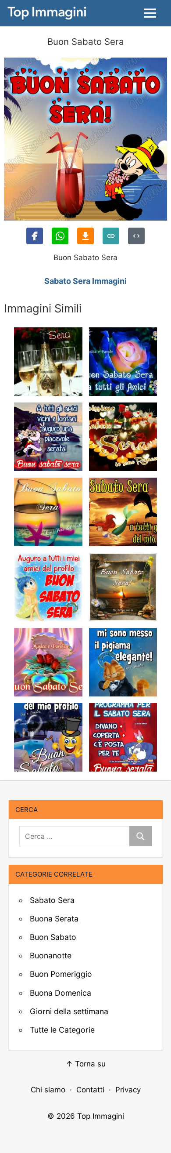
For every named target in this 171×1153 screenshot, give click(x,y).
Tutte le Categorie (62, 1029)
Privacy (128, 1089)
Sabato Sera (52, 900)
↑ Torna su (86, 1063)
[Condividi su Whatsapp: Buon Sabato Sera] (60, 236)
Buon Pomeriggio (61, 974)
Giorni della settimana (69, 1011)
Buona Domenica (60, 992)
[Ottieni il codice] (136, 236)
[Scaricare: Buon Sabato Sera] (85, 236)
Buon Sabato (53, 937)
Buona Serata (54, 918)
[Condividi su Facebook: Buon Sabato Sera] (34, 236)
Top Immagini (100, 1116)
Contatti (90, 1089)
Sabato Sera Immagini (85, 281)
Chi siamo (48, 1089)
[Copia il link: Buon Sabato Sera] (111, 236)
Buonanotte (50, 955)
